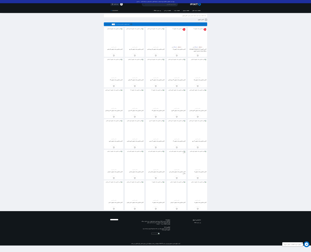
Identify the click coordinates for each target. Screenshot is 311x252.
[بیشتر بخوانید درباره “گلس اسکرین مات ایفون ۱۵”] (197, 86)
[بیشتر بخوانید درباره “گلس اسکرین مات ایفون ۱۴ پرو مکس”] (176, 86)
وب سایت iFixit (197, 222)
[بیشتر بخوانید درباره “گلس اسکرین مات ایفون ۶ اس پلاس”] (134, 208)
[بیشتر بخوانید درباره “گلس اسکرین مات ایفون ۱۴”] (113, 86)
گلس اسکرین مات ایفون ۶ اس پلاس (135, 202)
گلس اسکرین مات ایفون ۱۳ (158, 110)
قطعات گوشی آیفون (192, 15)
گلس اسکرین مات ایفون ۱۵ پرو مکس (155, 49)
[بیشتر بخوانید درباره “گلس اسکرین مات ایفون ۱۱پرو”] (113, 147)
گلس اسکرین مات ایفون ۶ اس (115, 202)
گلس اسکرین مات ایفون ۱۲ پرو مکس (113, 110)
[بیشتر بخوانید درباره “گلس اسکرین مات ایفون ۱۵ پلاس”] (113, 55)
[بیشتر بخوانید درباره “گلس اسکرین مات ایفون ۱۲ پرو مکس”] (113, 117)
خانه (205, 15)
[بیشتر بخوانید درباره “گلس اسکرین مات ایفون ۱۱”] (197, 178)
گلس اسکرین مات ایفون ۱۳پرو (178, 110)
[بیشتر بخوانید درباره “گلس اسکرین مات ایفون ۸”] (197, 208)
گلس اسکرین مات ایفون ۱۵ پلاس (114, 49)
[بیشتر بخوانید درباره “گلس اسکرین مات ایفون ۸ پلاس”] (113, 178)
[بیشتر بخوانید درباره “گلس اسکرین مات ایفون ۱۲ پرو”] (197, 147)
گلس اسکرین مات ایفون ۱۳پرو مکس (197, 110)
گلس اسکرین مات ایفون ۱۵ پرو (136, 49)
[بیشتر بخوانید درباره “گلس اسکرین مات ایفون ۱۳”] (155, 117)
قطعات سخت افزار (200, 15)
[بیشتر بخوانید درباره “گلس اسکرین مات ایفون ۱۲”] (176, 147)
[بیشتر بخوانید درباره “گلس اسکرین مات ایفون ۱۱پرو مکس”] (134, 147)
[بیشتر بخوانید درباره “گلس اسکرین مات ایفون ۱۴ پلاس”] (134, 86)
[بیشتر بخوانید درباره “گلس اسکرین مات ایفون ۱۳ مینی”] (134, 117)
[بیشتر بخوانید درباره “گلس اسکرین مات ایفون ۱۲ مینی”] (155, 147)
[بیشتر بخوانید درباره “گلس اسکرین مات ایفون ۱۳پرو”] (176, 117)
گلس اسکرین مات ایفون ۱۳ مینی (135, 110)
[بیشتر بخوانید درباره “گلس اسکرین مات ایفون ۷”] (155, 208)
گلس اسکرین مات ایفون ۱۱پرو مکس (135, 141)
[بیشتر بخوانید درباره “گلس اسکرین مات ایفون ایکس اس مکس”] (176, 178)
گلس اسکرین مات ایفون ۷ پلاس (177, 202)
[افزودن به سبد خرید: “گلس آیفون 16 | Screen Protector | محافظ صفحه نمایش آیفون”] (197, 55)
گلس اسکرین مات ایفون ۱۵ (200, 80)
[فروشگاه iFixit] (195, 4)
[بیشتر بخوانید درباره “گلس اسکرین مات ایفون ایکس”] (134, 178)
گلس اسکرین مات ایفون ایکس (136, 172)
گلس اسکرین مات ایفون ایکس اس (156, 172)
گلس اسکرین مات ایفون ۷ (158, 202)
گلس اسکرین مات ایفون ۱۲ (179, 141)
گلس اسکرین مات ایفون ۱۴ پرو (157, 80)
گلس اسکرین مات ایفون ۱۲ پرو (199, 141)
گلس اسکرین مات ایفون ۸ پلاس (115, 172)
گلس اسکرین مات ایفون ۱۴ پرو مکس (176, 80)
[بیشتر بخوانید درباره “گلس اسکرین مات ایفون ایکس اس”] (155, 178)
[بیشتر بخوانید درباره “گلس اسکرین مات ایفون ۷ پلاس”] (176, 208)
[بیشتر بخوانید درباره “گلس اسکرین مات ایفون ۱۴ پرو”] (155, 86)
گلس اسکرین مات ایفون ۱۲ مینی (156, 141)
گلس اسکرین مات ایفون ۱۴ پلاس (135, 80)
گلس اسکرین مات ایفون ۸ (200, 202)
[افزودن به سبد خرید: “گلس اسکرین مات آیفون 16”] (176, 55)
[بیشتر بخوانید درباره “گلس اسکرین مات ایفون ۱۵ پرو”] (134, 55)
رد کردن (138, 1)
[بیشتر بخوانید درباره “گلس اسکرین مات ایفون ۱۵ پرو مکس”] (155, 55)
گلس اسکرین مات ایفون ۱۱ (200, 172)
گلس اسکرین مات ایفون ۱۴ (116, 80)
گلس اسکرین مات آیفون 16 (179, 49)
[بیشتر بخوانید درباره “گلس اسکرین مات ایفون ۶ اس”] (113, 208)
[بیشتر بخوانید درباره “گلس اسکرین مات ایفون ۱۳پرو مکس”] (197, 117)
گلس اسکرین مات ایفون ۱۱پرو (115, 141)
